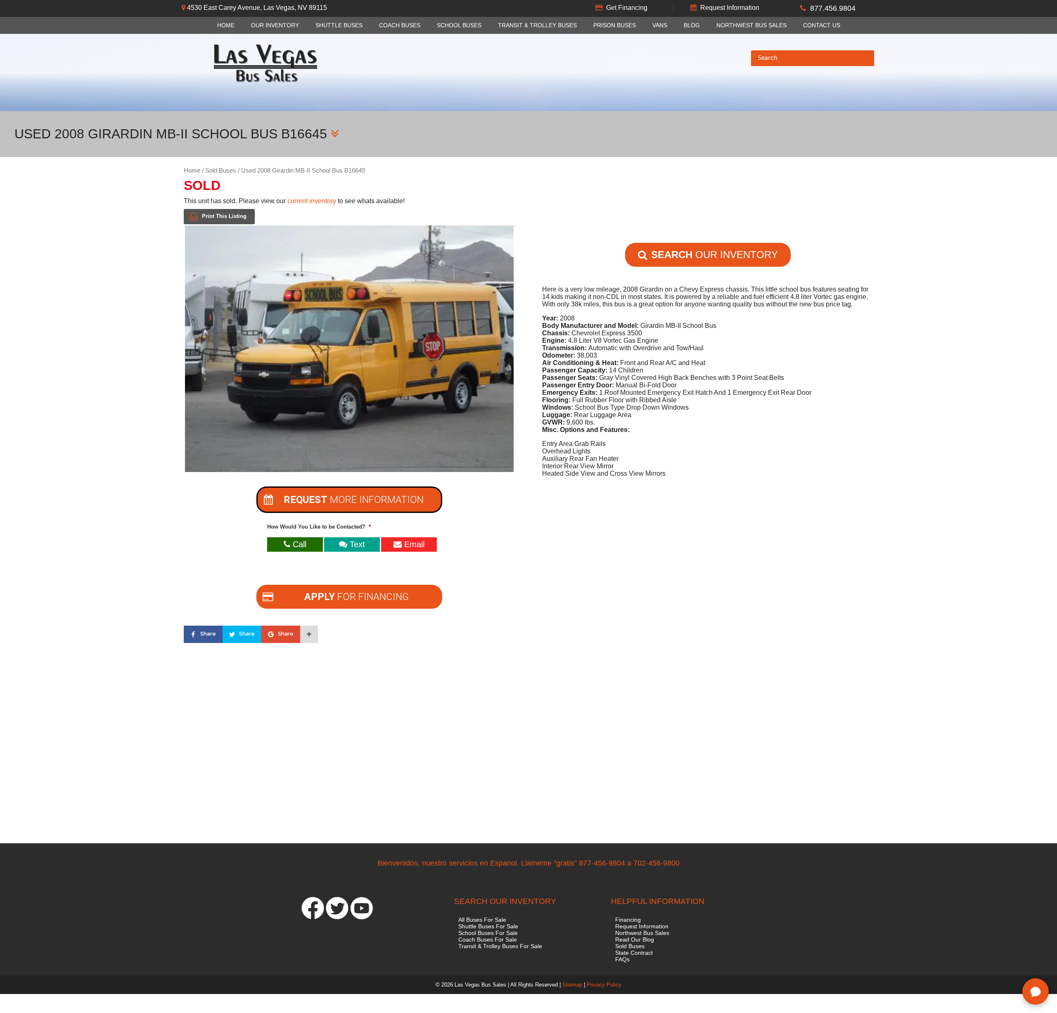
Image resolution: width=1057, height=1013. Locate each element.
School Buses (459, 25)
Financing (628, 919)
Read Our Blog (634, 939)
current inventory (311, 200)
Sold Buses (220, 170)
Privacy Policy (604, 985)
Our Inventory (275, 25)
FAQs (622, 959)
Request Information (729, 7)
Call (298, 544)
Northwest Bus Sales (751, 25)
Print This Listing (224, 216)
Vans (659, 25)
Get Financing (626, 7)
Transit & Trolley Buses (537, 25)
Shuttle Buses (339, 25)
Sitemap (572, 985)
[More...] (309, 634)
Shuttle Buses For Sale (488, 926)
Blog (692, 25)
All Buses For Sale (482, 919)
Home (226, 25)
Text (356, 544)
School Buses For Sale (488, 933)
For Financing (356, 597)
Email (413, 544)
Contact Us (821, 25)
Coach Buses (399, 25)
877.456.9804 (833, 8)
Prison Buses (614, 25)
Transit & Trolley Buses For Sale (500, 946)
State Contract (634, 952)
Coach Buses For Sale (487, 939)
